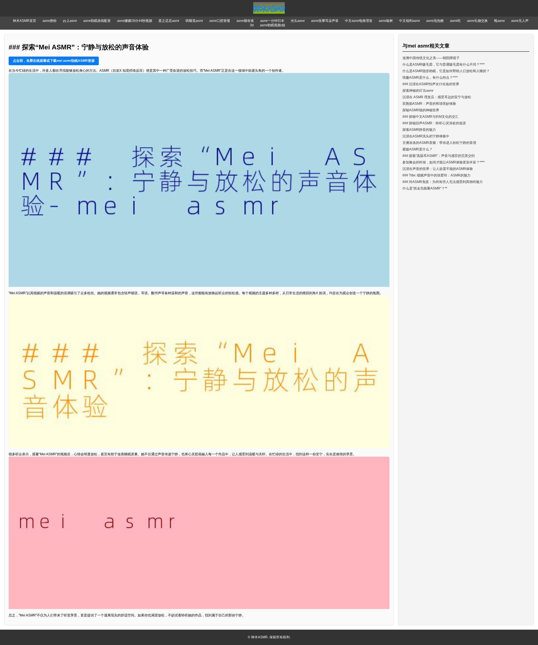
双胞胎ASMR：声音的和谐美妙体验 (429, 103)
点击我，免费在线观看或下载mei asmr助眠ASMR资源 (54, 60)
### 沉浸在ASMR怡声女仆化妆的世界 (430, 84)
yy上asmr (70, 21)
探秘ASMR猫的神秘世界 (420, 110)
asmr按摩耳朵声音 (325, 21)
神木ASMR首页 (24, 21)
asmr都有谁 (245, 21)
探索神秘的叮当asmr (417, 90)
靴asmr (499, 21)
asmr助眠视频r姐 (272, 25)
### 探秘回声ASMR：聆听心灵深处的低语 (434, 123)
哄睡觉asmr (194, 21)
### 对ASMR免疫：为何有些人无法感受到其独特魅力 (442, 182)
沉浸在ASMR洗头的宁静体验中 (425, 136)
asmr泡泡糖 (435, 21)
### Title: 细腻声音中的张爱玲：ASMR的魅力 (436, 175)
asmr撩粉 (49, 21)
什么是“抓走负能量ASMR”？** (424, 188)
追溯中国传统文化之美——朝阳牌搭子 (431, 58)
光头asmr (298, 21)
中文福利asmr (409, 21)
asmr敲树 (386, 21)
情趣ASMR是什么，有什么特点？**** (430, 77)
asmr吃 (455, 21)
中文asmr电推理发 (358, 21)
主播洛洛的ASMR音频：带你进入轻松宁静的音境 (439, 142)
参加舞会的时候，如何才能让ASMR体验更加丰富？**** (443, 162)
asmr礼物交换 (477, 21)
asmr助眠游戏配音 (97, 21)
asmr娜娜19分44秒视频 (134, 21)
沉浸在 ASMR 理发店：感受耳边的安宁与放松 (436, 97)
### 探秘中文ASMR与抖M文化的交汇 (430, 116)
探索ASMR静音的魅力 (419, 129)
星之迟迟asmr (168, 21)
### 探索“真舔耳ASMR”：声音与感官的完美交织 (438, 156)
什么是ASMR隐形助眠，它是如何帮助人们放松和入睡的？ (446, 71)
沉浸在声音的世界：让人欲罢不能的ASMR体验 (437, 169)
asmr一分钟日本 (272, 21)
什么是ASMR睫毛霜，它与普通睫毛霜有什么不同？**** (443, 64)
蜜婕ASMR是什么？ (417, 149)
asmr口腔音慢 (219, 21)
